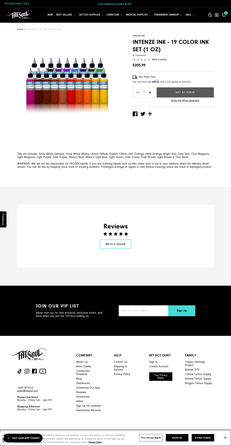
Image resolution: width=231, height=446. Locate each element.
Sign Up (182, 310)
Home (20, 29)
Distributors (83, 383)
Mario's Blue (76, 157)
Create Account (158, 366)
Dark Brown (148, 157)
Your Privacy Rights (160, 376)
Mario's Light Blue (96, 157)
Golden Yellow (118, 154)
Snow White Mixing (77, 154)
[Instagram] (27, 371)
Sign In (153, 362)
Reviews (81, 392)
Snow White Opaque (51, 154)
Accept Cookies (203, 437)
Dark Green (132, 157)
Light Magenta (26, 157)
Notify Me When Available (185, 100)
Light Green (116, 157)
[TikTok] (19, 371)
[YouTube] (42, 371)
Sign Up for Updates (88, 405)
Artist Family (83, 366)
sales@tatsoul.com (27, 391)
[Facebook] (34, 371)
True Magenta (200, 154)
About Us (82, 362)
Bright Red (169, 154)
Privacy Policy (122, 374)
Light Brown (164, 157)
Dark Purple (60, 157)
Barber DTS (192, 369)
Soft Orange (136, 154)
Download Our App (88, 387)
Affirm (79, 401)
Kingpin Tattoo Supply (198, 383)
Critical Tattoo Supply (198, 374)
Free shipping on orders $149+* (115, 4)
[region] (115, 438)
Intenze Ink (139, 36)
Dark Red (183, 154)
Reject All (177, 437)
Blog (79, 378)
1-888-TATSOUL (25, 388)
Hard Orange (153, 154)
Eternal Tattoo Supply (198, 378)
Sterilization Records (88, 410)
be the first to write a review (115, 244)
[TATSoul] (19, 15)
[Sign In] (217, 15)
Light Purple (44, 157)
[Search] (210, 15)
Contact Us (120, 362)
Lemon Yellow (99, 154)
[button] (23, 438)
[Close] (225, 437)
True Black (181, 157)
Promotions (83, 396)
